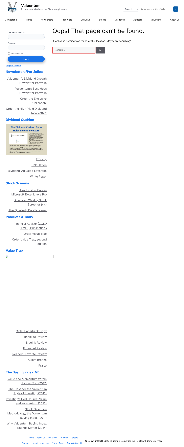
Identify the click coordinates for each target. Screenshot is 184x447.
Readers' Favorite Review (29, 354)
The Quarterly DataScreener (27, 210)
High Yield (67, 19)
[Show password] (43, 47)
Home (29, 19)
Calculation (39, 165)
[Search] (175, 9)
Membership (11, 19)
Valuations (156, 19)
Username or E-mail (16, 32)
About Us (174, 19)
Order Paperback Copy (31, 331)
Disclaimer (52, 437)
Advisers (137, 19)
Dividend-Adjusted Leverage (27, 171)
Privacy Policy (58, 443)
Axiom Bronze (37, 360)
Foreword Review (35, 348)
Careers (74, 437)
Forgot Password (13, 66)
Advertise (63, 437)
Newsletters (47, 19)
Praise (42, 365)
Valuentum (31, 5)
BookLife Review (35, 337)
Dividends (120, 19)
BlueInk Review (36, 342)
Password (12, 43)
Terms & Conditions (76, 443)
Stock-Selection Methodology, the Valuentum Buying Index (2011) (27, 413)
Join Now (44, 443)
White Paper (38, 176)
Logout (34, 443)
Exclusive (85, 19)
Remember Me (17, 53)
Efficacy (41, 159)
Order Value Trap (35, 233)
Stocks (102, 19)
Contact (25, 443)
